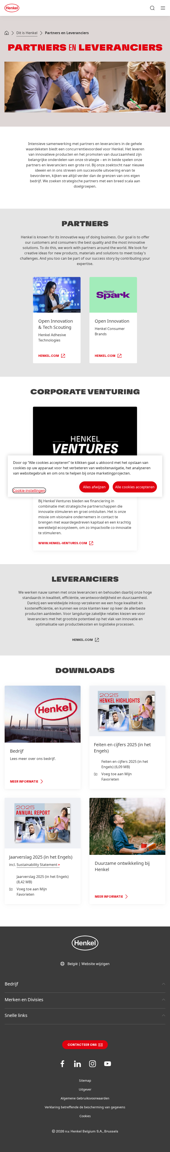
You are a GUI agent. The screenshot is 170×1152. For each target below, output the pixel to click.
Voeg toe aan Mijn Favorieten (116, 776)
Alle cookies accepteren (135, 487)
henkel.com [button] (82, 640)
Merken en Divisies (24, 1000)
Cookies (85, 1116)
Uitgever (85, 1089)
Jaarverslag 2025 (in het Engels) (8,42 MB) (43, 879)
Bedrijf (11, 984)
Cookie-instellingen (29, 490)
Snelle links (16, 1015)
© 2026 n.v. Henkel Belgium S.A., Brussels (85, 1131)
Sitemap (85, 1080)
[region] (85, 476)
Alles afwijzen (94, 487)
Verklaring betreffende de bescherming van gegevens (85, 1107)
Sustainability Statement (37, 864)
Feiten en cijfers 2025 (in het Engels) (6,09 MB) (124, 764)
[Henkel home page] (6, 33)
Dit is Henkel (26, 32)
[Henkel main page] (11, 8)
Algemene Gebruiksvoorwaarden (85, 1098)
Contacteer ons (82, 1044)
